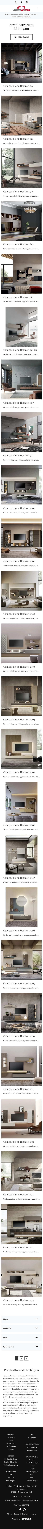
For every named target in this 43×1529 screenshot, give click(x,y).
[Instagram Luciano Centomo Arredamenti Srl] (26, 2)
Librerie (32, 1460)
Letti (10, 1475)
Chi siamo (11, 1437)
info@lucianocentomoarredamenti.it (24, 1501)
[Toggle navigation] (39, 8)
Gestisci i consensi (29, 1514)
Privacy (9, 1514)
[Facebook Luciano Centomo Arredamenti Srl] (21, 2)
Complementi (32, 1450)
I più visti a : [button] (8, 1346)
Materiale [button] (7, 1328)
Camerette (32, 1437)
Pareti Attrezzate (30, 15)
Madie (32, 1466)
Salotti (32, 1469)
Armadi (32, 1434)
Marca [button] (5, 1319)
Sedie (32, 1478)
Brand (10, 1440)
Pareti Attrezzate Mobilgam (21, 17)
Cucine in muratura (10, 1465)
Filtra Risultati (23, 37)
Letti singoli (10, 1481)
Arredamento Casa (17, 15)
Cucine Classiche (10, 1462)
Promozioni (10, 1443)
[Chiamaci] (16, 2)
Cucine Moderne (10, 1459)
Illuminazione (32, 1447)
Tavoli (32, 1475)
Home (7, 15)
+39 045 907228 (23, 1496)
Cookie (16, 1514)
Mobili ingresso (32, 1472)
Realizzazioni (11, 1446)
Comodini (10, 1478)
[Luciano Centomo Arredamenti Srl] (21, 9)
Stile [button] (5, 1337)
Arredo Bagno (32, 1481)
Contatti (11, 1449)
